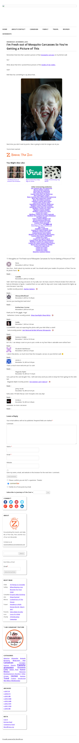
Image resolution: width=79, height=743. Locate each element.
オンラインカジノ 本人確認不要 (41, 224)
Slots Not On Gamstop (41, 191)
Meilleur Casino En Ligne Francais (41, 214)
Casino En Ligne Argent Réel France (41, 243)
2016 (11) (7, 694)
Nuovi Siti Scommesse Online (41, 245)
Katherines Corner (22, 307)
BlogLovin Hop (19, 660)
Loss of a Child (15, 614)
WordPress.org (9, 727)
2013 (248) (7, 701)
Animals (23, 658)
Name (9, 446)
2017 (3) (7, 691)
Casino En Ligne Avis (41, 246)
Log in (6, 720)
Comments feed (9, 724)
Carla (17, 322)
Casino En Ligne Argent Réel (41, 230)
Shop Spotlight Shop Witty (41, 315)
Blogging (7, 660)
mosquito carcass (47, 55)
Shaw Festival (14, 597)
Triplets (13, 678)
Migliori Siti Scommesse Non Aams (41, 234)
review (14, 676)
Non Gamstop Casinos (41, 193)
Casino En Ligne (41, 213)
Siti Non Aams (41, 217)
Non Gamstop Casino (41, 195)
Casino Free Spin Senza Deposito (42, 240)
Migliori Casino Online (42, 210)
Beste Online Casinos (41, 190)
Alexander (14, 658)
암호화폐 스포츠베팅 (41, 229)
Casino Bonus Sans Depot (41, 233)
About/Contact (18, 29)
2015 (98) (7, 696)
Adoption (7, 658)
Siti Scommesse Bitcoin (41, 220)
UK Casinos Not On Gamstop (41, 188)
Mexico (6, 672)
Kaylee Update (29, 289)
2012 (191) (7, 704)
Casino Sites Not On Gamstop (42, 194)
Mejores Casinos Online (41, 252)
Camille (18, 277)
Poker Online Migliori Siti (42, 219)
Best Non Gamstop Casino (41, 198)
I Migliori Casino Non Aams (41, 201)
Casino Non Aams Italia (41, 203)
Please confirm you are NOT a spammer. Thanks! (25, 480)
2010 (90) (7, 709)
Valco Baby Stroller (16, 612)
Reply (8, 274)
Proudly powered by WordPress (12, 739)
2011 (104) (7, 706)
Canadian (34, 29)
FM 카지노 (41, 227)
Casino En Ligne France (41, 239)
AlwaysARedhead (21, 296)
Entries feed (8, 722)
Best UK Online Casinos (41, 200)
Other (23, 674)
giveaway (9, 667)
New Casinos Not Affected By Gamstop (41, 197)
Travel (55, 29)
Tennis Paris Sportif (41, 223)
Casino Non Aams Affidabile (41, 236)
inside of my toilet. (48, 65)
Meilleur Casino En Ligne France (41, 242)
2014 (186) (7, 699)
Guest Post (14, 670)
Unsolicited (22, 678)
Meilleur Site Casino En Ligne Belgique (41, 216)
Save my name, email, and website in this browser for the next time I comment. (33, 472)
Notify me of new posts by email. (20, 487)
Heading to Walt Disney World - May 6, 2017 (17, 607)
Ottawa (6, 676)
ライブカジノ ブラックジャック (41, 226)
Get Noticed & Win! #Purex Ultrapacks (36, 330)
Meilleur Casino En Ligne (42, 208)
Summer (23, 676)
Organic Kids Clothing (17, 594)
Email (9, 455)
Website (9, 462)
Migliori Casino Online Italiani (41, 206)
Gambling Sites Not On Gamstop (42, 204)
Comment (10, 424)
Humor (23, 669)
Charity (13, 665)
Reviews (66, 29)
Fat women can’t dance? (39, 382)
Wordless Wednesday (12, 681)
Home (4, 29)
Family (45, 29)
